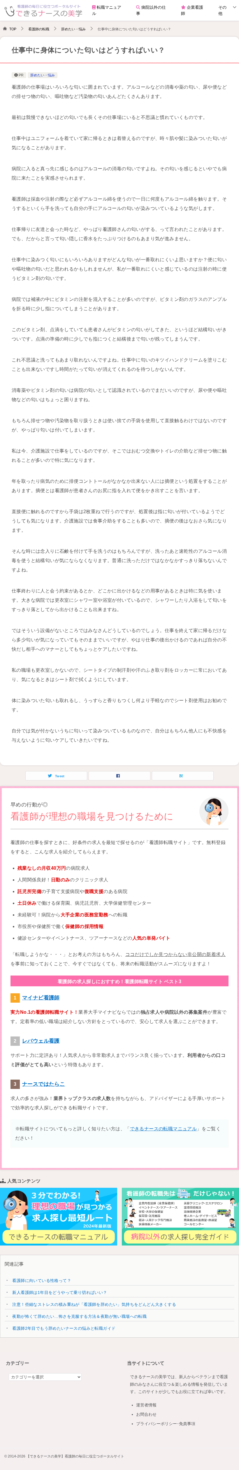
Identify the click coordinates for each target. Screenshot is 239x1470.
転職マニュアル (106, 10)
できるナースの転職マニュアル (163, 1128)
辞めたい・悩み (42, 75)
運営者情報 (146, 1405)
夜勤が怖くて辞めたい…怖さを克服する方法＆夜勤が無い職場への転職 (79, 1316)
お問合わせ (146, 1414)
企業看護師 (192, 10)
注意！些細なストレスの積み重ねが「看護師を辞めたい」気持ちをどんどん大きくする (94, 1304)
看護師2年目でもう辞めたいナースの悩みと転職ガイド (63, 1328)
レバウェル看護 (41, 1041)
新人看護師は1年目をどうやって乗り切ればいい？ (59, 1292)
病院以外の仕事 (151, 10)
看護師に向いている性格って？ (41, 1280)
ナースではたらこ (43, 1084)
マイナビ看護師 (41, 998)
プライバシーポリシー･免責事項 (165, 1423)
